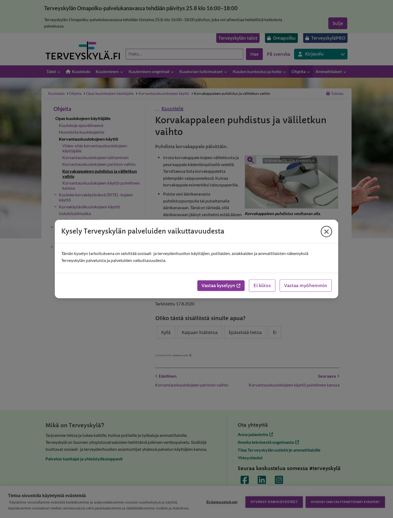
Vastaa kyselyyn (218, 285)
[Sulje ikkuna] (326, 231)
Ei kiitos (262, 285)
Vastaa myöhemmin (305, 285)
